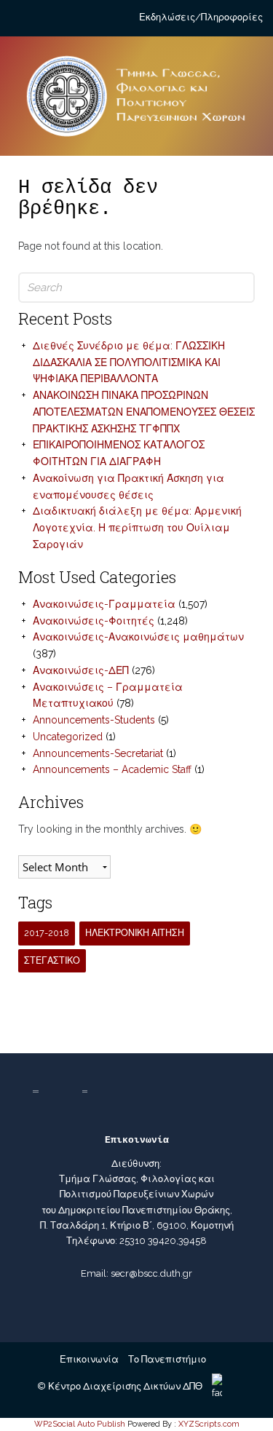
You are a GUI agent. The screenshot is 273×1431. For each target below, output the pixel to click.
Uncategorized (68, 736)
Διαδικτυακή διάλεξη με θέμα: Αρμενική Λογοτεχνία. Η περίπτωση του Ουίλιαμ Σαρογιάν (137, 527)
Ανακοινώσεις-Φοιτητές (93, 621)
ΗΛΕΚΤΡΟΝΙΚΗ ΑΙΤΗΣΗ (134, 932)
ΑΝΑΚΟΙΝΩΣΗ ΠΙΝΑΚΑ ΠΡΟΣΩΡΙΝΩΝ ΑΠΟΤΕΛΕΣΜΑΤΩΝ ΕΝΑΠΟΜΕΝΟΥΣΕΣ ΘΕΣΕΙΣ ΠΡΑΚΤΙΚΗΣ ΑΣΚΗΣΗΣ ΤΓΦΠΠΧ (144, 412)
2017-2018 (46, 932)
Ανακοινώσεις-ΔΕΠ (81, 670)
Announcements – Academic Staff (112, 769)
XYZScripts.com (209, 1424)
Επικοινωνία (89, 1359)
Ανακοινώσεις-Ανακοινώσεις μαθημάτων (138, 637)
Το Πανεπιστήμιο (167, 1359)
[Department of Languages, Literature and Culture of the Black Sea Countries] (136, 102)
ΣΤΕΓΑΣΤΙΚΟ (52, 960)
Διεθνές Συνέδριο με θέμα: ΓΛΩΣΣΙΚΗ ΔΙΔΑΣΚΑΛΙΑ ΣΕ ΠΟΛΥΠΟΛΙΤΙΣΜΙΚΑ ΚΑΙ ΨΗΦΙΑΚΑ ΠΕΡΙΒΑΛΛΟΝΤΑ (129, 362)
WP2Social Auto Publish (79, 1424)
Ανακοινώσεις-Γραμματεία (104, 604)
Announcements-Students (94, 720)
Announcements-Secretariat (98, 753)
